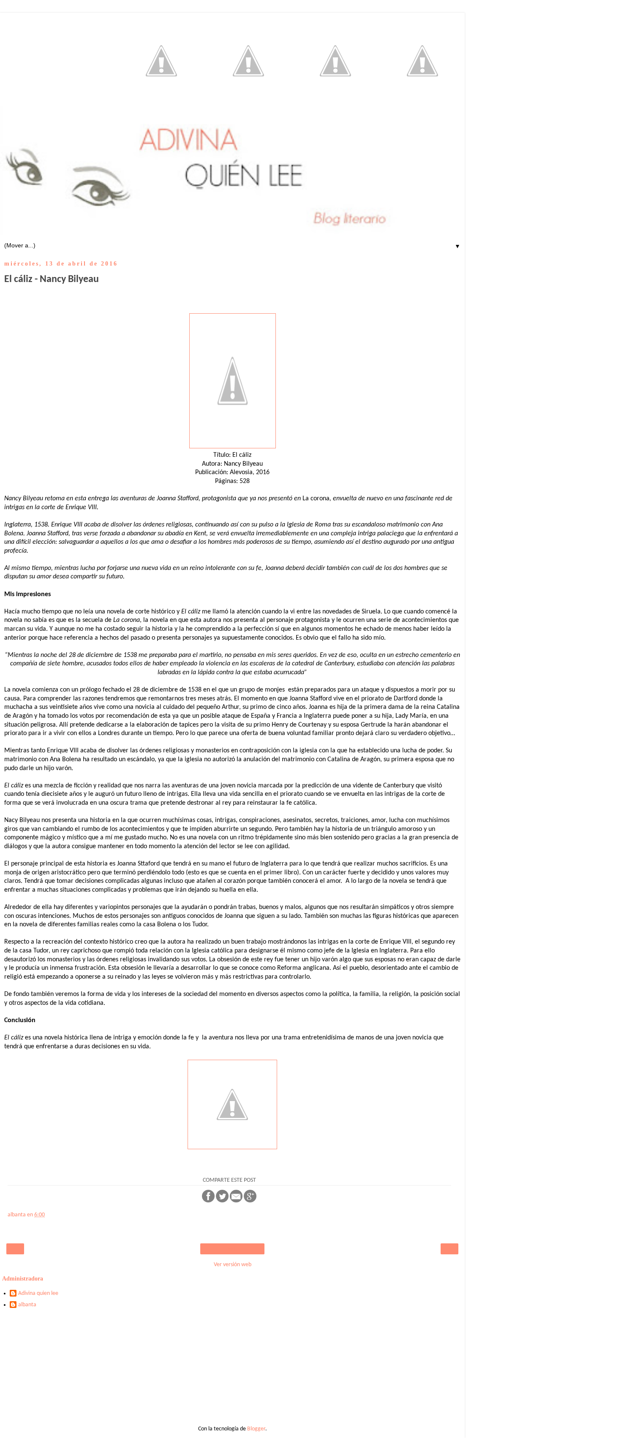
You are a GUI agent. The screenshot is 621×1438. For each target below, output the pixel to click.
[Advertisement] (232, 1370)
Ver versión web (232, 1265)
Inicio (232, 1249)
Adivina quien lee (38, 1293)
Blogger (256, 1429)
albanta (27, 1305)
